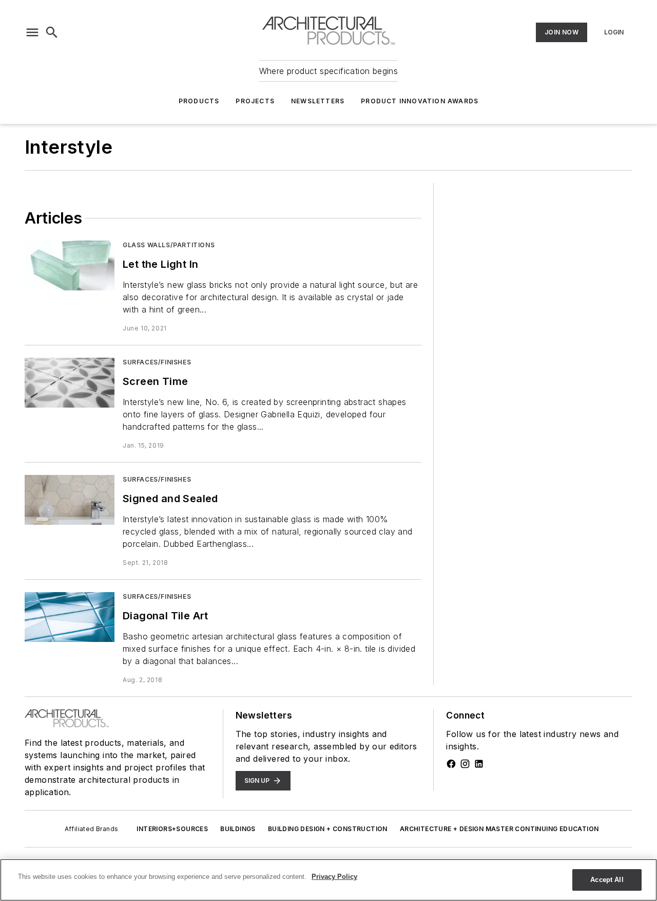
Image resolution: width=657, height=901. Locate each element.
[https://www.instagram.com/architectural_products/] (465, 764)
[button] (32, 32)
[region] (328, 880)
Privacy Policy (334, 876)
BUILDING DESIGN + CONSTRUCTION (328, 829)
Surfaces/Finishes (157, 362)
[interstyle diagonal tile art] (69, 617)
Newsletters (317, 101)
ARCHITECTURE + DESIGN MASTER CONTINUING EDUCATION (499, 829)
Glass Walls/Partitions (169, 245)
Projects (255, 101)
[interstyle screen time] (69, 383)
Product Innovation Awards (419, 101)
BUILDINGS (238, 829)
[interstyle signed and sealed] (69, 500)
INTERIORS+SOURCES (172, 829)
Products (199, 101)
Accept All (606, 880)
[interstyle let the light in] (69, 265)
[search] (52, 32)
